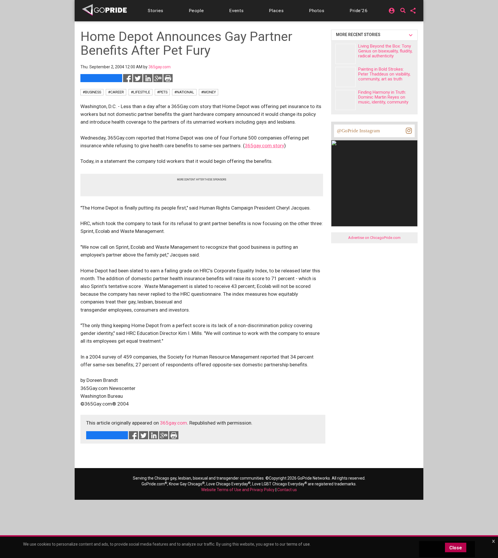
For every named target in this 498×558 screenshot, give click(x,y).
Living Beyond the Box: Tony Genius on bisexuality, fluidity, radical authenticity (385, 51)
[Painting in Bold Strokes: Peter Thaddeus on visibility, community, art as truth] (345, 77)
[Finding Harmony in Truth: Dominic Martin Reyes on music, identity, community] (345, 100)
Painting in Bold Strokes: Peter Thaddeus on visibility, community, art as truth (384, 74)
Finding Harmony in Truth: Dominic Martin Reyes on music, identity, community (383, 97)
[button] (155, 10)
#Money (208, 92)
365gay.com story (264, 145)
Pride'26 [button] (359, 10)
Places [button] (276, 10)
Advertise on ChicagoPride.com (374, 237)
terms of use (298, 544)
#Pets (162, 92)
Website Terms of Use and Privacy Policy (238, 489)
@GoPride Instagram (358, 130)
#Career (116, 92)
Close (455, 548)
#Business (92, 92)
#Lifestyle (140, 92)
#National (184, 92)
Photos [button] (317, 10)
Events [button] (236, 10)
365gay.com (173, 423)
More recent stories (359, 34)
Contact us (287, 489)
